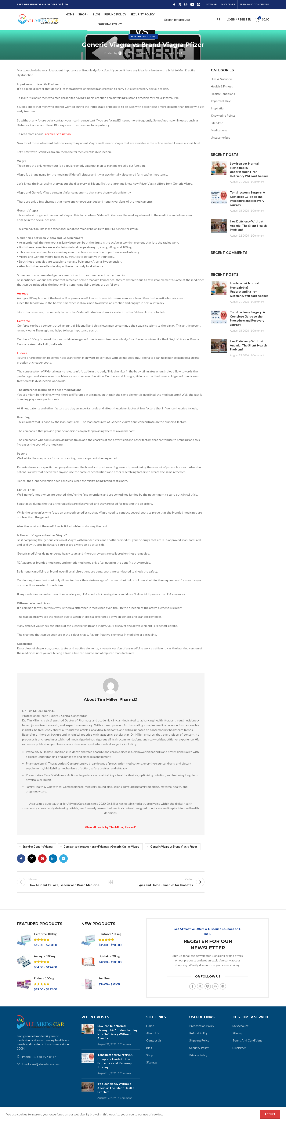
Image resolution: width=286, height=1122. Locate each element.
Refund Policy (198, 1033)
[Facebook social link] (174, 4)
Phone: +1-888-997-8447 (39, 1056)
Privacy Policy (198, 1055)
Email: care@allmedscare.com (41, 1064)
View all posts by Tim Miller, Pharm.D (111, 827)
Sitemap (151, 1062)
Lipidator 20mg (109, 956)
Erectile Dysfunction (57, 134)
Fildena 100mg (44, 978)
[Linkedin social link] (53, 858)
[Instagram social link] (186, 4)
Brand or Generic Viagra (37, 846)
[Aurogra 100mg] (24, 962)
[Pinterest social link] (198, 4)
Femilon (104, 978)
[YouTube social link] (192, 4)
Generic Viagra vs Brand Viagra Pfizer (173, 846)
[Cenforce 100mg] (24, 939)
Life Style (217, 123)
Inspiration (218, 108)
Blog (149, 1048)
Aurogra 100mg (44, 956)
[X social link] (180, 4)
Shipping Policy (199, 1040)
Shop (149, 1055)
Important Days (221, 101)
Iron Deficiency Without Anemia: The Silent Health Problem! (248, 225)
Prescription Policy (201, 1026)
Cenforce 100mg (45, 934)
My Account (240, 1026)
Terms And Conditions (247, 1040)
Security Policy (199, 1048)
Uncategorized (220, 137)
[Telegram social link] (63, 858)
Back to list (111, 882)
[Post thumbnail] (219, 172)
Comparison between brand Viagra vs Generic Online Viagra (101, 846)
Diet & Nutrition (221, 79)
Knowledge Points (223, 115)
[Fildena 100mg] (24, 984)
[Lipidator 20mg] (88, 962)
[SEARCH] (218, 19)
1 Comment (257, 181)
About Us (152, 1033)
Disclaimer (239, 1048)
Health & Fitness (222, 86)
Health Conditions (143, 36)
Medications (219, 130)
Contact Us (154, 1040)
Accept (270, 1114)
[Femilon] (88, 984)
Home (150, 1026)
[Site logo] (38, 19)
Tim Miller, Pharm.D (135, 53)
